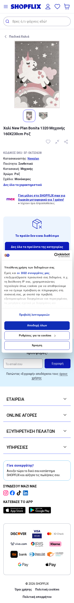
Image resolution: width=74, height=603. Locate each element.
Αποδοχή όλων (37, 325)
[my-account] (48, 6)
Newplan (33, 158)
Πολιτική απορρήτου (37, 596)
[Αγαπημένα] (57, 6)
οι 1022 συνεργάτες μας (33, 273)
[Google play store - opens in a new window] (40, 510)
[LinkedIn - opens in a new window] (26, 492)
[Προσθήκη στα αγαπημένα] (48, 141)
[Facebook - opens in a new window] (13, 492)
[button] (5, 6)
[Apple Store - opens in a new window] (15, 510)
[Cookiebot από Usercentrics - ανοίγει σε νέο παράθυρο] (52, 255)
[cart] (67, 6)
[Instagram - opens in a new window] (6, 492)
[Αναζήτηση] (7, 21)
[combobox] (37, 21)
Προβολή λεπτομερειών (34, 314)
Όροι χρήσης (23, 589)
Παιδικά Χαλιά (19, 36)
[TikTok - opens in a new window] (19, 492)
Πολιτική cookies (47, 589)
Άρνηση (37, 345)
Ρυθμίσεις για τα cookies (35, 335)
